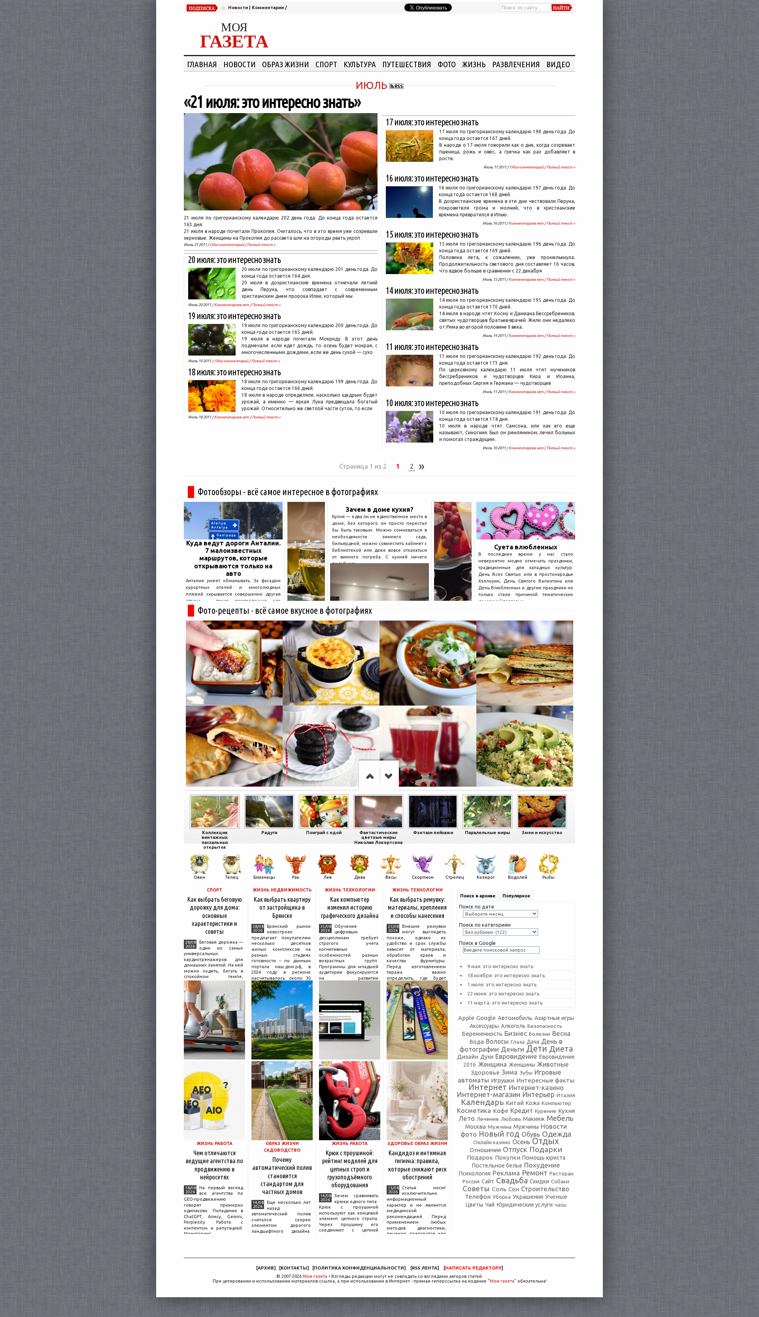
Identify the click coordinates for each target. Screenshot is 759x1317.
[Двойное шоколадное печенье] (331, 748)
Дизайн (467, 1056)
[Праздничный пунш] (428, 748)
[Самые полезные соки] (453, 598)
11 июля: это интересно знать (432, 347)
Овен (199, 877)
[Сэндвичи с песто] (524, 663)
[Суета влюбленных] (525, 537)
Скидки (539, 1181)
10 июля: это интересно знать (432, 403)
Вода (476, 1041)
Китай (515, 1102)
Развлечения (516, 64)
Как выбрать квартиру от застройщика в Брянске (282, 907)
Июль (371, 85)
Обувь (530, 1134)
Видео (558, 64)
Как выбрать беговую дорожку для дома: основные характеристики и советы (214, 915)
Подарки (545, 1149)
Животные (552, 1064)
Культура (360, 64)
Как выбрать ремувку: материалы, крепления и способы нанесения (417, 907)
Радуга (269, 832)
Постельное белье (497, 1165)
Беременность (482, 1033)
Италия (566, 1095)
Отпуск (515, 1149)
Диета (561, 1048)
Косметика (474, 1110)
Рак (295, 877)
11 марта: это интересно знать (505, 1002)
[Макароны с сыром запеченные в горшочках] (331, 663)
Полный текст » (261, 244)
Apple (466, 1017)
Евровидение (516, 1056)
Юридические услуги (525, 1204)
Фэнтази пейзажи (433, 832)
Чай (490, 1205)
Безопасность (544, 1026)
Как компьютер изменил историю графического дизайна (350, 907)
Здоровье (485, 1072)
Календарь (482, 1102)
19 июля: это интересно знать (234, 316)
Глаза (518, 1042)
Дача (533, 1042)
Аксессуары (484, 1026)
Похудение (542, 1165)
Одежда (556, 1134)
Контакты (294, 1268)
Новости (238, 7)
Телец (231, 877)
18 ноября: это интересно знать (506, 975)
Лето (467, 1118)
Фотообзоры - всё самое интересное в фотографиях (288, 492)
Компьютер (556, 1103)
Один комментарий (227, 244)
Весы (390, 877)
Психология (475, 1173)
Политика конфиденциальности (359, 1268)
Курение (545, 1111)
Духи (486, 1057)
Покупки (507, 1157)
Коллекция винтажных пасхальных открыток (215, 840)
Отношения (485, 1150)
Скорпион (423, 877)
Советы (476, 1188)
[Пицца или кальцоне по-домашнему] (234, 748)
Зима (509, 1072)
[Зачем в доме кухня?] (379, 598)
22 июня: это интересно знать (503, 993)
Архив (266, 1268)
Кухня (566, 1110)
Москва (475, 1126)
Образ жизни (285, 64)
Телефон (478, 1196)
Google (486, 1017)
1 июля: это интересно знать (502, 984)
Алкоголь (513, 1026)
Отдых (545, 1141)
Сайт (487, 1181)
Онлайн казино (491, 1142)
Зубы (525, 1072)
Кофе (500, 1110)
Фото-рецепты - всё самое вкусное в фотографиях (285, 610)
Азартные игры (554, 1018)
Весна (561, 1033)
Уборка (502, 1197)
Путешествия (406, 64)
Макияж (534, 1118)
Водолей (517, 877)
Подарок (480, 1157)
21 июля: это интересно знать (272, 101)
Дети (536, 1048)
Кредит (521, 1110)
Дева (359, 877)
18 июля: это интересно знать (234, 372)
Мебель (560, 1118)
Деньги (512, 1049)
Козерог (486, 877)
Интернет (487, 1087)
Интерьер (538, 1094)
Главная (202, 64)
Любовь (511, 1119)
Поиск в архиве (477, 895)
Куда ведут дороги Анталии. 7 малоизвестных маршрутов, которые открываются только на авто (233, 558)
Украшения (528, 1196)
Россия (471, 1181)
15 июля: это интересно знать (432, 234)
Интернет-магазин (488, 1094)
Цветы (474, 1205)
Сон (513, 1189)
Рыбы (548, 877)
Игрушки (502, 1080)
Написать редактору (473, 1268)
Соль (499, 1188)
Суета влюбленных (525, 547)
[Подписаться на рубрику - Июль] (396, 85)
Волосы (497, 1041)
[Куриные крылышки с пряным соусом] (234, 663)
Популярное (516, 895)
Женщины (522, 1065)
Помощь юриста (543, 1157)
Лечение (488, 1119)
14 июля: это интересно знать (432, 290)
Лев (327, 877)
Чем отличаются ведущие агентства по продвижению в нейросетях (214, 1164)
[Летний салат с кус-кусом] (524, 748)
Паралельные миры (487, 832)
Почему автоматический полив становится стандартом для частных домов (282, 1175)
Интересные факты (545, 1080)
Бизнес (515, 1033)
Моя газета (315, 1276)
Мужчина (500, 1127)
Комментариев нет (231, 305)
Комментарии (268, 7)
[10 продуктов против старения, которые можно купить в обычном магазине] (306, 598)
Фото (447, 64)
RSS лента (424, 1268)
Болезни (539, 1034)
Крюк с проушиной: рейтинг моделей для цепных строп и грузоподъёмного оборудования (350, 1168)
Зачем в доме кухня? (379, 509)
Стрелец (455, 877)
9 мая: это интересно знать (500, 966)
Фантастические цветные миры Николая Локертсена (378, 837)
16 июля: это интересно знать (432, 178)
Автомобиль (515, 1017)
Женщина (492, 1064)
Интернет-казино (536, 1087)
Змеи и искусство (542, 832)
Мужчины (526, 1126)
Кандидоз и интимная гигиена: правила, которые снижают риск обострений (417, 1164)
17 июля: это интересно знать (432, 122)
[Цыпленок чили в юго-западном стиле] (428, 663)
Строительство (545, 1188)
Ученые (556, 1196)
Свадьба (512, 1180)
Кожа (533, 1103)
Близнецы (264, 877)
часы (560, 1205)
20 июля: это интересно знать (234, 260)
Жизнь (474, 64)
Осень (521, 1141)
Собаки (560, 1182)
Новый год (499, 1134)
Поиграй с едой (324, 832)
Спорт (326, 64)
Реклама (506, 1173)
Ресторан (561, 1173)
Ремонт (535, 1173)
